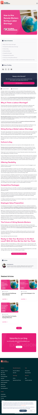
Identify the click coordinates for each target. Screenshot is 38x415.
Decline (31, 410)
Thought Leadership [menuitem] (28, 380)
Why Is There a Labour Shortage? (9, 44)
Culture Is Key (5, 48)
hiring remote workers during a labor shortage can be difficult (21, 97)
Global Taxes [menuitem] (3, 384)
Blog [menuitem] (26, 378)
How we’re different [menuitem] (16, 370)
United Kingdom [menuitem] (3, 396)
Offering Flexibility (6, 51)
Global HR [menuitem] (2, 378)
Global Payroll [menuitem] (3, 386)
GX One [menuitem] (14, 378)
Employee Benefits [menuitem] (4, 376)
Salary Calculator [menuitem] (28, 372)
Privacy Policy (23, 405)
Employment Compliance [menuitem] (5, 380)
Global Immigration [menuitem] (4, 382)
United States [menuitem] (3, 394)
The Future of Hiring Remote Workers (10, 57)
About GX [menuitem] (14, 372)
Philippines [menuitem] (3, 400)
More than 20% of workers (6, 116)
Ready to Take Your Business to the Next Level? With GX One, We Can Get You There (19, 59)
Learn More (4, 299)
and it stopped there (28, 187)
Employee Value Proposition (8, 55)
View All (19, 328)
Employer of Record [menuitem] (4, 370)
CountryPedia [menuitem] (27, 370)
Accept (23, 410)
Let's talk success (19, 83)
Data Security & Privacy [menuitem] (17, 380)
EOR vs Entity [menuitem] (3, 374)
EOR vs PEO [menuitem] (3, 372)
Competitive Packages (7, 53)
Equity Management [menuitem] (4, 388)
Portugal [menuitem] (2, 398)
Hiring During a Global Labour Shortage (10, 46)
